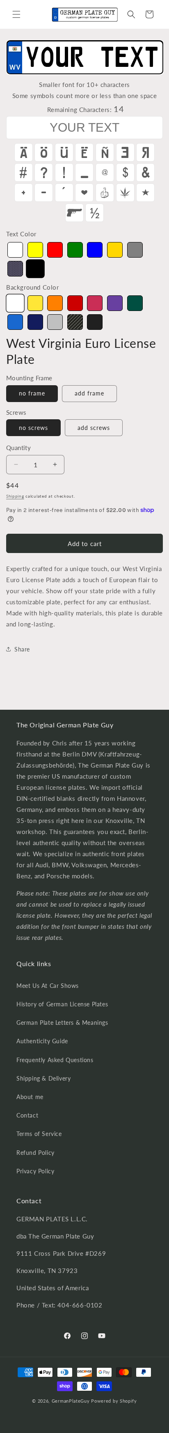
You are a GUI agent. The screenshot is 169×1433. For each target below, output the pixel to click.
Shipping (15, 496)
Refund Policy (35, 1152)
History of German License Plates (62, 1004)
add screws (94, 427)
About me (29, 1096)
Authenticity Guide (42, 1041)
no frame (32, 393)
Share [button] (22, 649)
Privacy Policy (35, 1171)
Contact (27, 1115)
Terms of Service (39, 1133)
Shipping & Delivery (43, 1078)
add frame (89, 393)
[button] (16, 14)
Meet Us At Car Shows (47, 985)
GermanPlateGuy (71, 1400)
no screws (33, 427)
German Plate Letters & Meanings (62, 1022)
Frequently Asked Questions (55, 1059)
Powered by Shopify (114, 1400)
